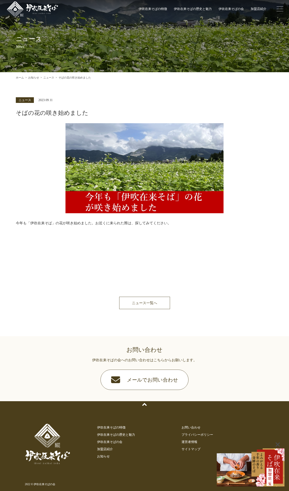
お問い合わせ (191, 427)
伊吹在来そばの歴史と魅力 (193, 9)
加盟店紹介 (258, 9)
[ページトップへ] (144, 404)
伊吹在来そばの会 (231, 9)
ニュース (25, 100)
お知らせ (103, 456)
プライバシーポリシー (197, 434)
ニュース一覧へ (144, 303)
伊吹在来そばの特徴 (153, 9)
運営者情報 (189, 442)
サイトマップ (191, 449)
